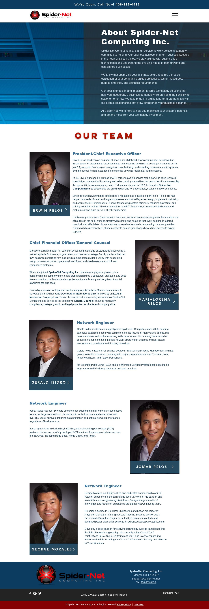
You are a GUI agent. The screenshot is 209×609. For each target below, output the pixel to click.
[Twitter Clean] (39, 593)
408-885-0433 (128, 4)
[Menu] (174, 15)
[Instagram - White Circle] (35, 593)
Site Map (139, 604)
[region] (50, 184)
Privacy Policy (124, 604)
